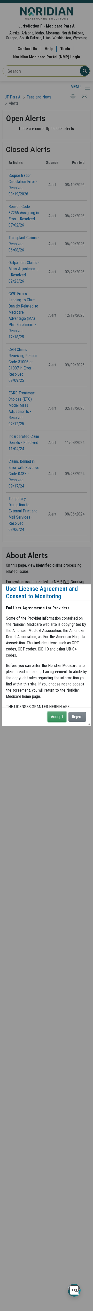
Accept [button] (57, 716)
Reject (77, 716)
